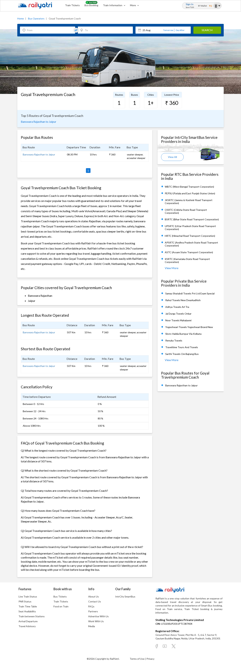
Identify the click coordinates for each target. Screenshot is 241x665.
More (133, 5)
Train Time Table (28, 606)
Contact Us (94, 601)
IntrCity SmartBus (125, 596)
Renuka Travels (173, 340)
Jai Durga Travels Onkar (178, 313)
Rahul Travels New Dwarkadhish (183, 300)
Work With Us (96, 621)
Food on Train (60, 606)
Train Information (113, 5)
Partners (93, 611)
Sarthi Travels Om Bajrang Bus (182, 353)
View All (172, 156)
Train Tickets (72, 5)
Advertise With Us (98, 616)
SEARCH (207, 30)
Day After (180, 30)
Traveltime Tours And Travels (181, 347)
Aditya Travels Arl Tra (177, 306)
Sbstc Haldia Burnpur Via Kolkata (183, 333)
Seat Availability (27, 611)
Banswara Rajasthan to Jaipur (38, 121)
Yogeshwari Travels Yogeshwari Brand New (189, 327)
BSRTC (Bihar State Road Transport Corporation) (192, 219)
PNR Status (25, 601)
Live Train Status (28, 596)
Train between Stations (32, 616)
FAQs (91, 606)
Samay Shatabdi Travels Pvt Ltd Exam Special (190, 293)
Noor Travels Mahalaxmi (178, 320)
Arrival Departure (28, 621)
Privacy (150, 658)
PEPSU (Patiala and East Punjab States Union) (190, 193)
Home (20, 18)
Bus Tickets (60, 596)
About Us (93, 596)
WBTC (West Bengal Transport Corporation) (189, 186)
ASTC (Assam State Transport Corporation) (189, 252)
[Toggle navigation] (217, 5)
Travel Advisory (27, 626)
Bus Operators (36, 18)
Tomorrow (168, 30)
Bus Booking (91, 5)
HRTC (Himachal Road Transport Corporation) (190, 235)
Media (91, 626)
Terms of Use (137, 658)
